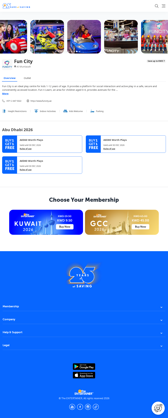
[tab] (4, 176)
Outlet (27, 78)
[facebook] (80, 407)
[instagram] (88, 407)
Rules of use (26, 149)
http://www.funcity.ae (41, 100)
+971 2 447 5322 (13, 100)
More (5, 93)
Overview (10, 78)
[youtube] (72, 407)
